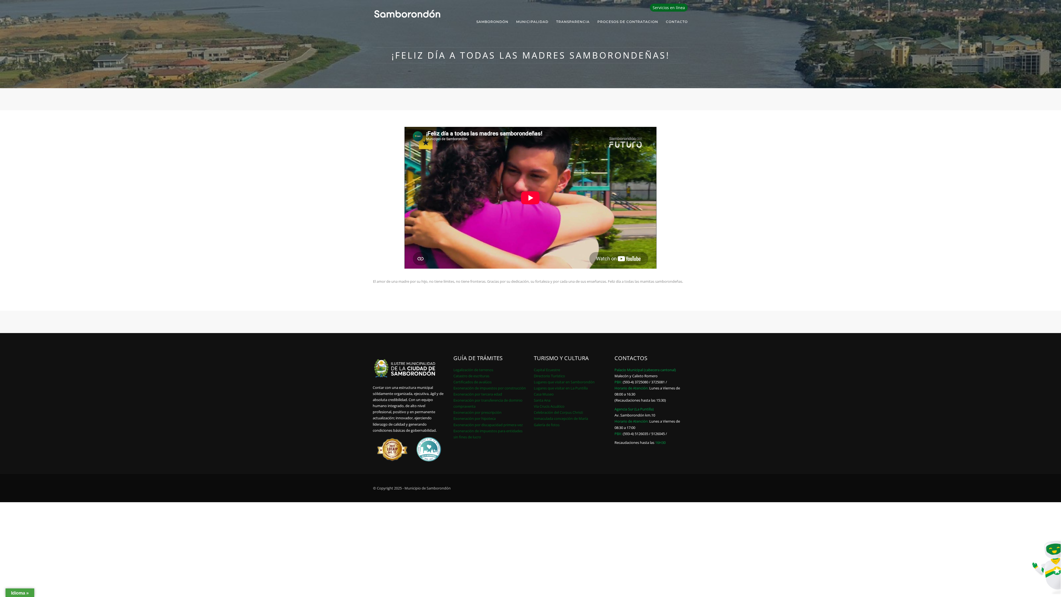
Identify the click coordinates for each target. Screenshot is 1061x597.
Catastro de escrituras (471, 375)
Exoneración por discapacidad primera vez (488, 424)
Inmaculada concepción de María (561, 418)
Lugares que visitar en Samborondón (564, 381)
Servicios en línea (669, 7)
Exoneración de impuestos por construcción (489, 388)
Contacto (677, 22)
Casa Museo (544, 394)
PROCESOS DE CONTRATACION (627, 22)
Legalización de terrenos (473, 369)
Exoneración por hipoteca (474, 418)
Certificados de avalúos (472, 381)
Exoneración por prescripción (477, 412)
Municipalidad (532, 22)
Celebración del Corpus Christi (558, 412)
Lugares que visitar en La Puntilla (561, 388)
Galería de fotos (547, 424)
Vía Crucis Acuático (549, 406)
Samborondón (492, 22)
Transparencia (573, 22)
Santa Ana (542, 400)
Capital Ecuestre (547, 369)
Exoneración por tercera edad (477, 394)
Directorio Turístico (549, 375)
